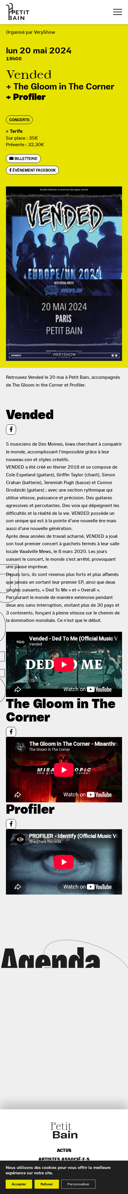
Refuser (46, 1184)
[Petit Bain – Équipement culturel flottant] (17, 11)
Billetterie (26, 158)
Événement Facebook (34, 170)
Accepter (19, 1184)
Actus (64, 1150)
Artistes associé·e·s (64, 1159)
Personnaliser (78, 1184)
